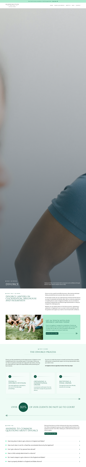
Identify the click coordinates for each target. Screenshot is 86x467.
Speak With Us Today (52, 333)
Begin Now (54, 1)
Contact (78, 5)
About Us (68, 5)
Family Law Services (59, 5)
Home (51, 5)
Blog (73, 5)
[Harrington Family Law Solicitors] (12, 5)
